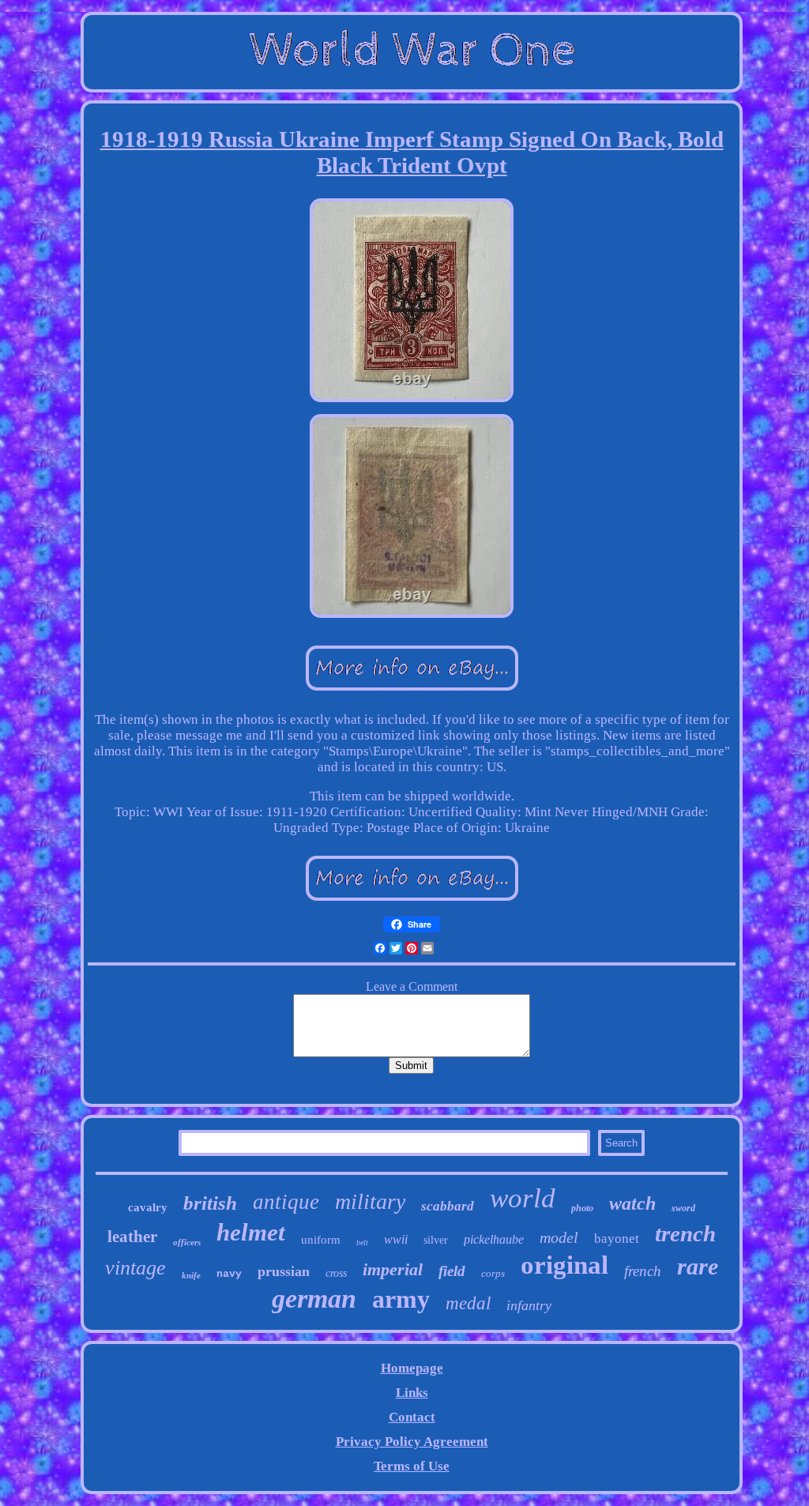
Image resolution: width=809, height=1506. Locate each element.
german (314, 1298)
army (401, 1299)
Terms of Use (412, 1466)
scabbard (447, 1206)
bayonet (616, 1238)
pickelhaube (494, 1239)
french (642, 1271)
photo (582, 1208)
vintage (135, 1267)
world (522, 1198)
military (370, 1201)
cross (336, 1273)
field (451, 1271)
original (564, 1265)
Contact (412, 1417)
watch (632, 1203)
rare (697, 1266)
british (210, 1203)
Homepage (412, 1368)
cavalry (147, 1207)
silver (435, 1240)
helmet (250, 1232)
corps (493, 1273)
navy (229, 1274)
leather (132, 1236)
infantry (528, 1305)
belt (362, 1242)
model (559, 1237)
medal (468, 1303)
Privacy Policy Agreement (412, 1441)
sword (683, 1208)
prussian (284, 1271)
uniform (321, 1239)
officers (187, 1242)
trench (685, 1233)
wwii (396, 1239)
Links (412, 1392)
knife (191, 1275)
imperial (393, 1269)
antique (286, 1202)
